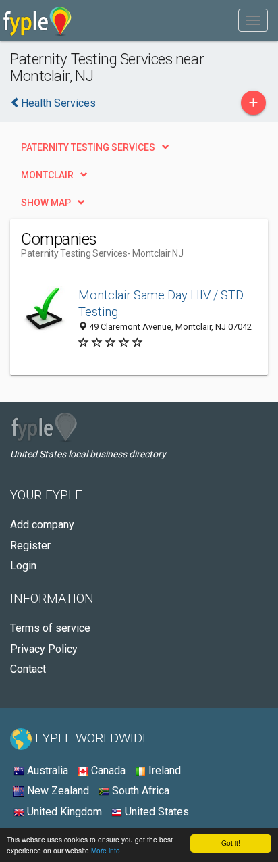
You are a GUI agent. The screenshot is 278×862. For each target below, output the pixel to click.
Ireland (163, 770)
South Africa (139, 790)
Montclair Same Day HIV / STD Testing (161, 304)
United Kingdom (63, 811)
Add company (42, 524)
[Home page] (37, 20)
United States (155, 811)
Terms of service (50, 628)
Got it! (230, 843)
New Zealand (56, 790)
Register (30, 545)
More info (105, 850)
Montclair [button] (47, 175)
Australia (46, 770)
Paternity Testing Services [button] (88, 147)
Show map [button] (46, 202)
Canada (107, 770)
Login (23, 565)
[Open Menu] (253, 20)
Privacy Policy (44, 648)
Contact (28, 669)
